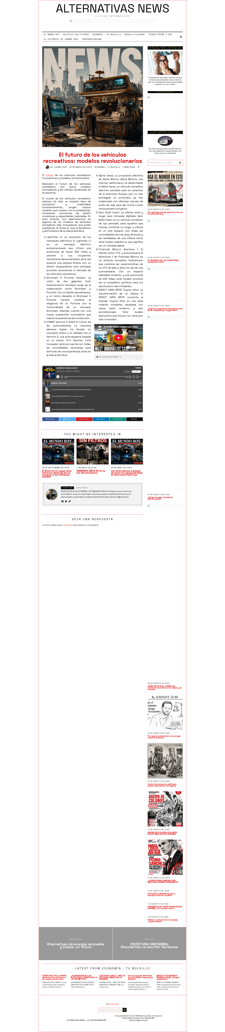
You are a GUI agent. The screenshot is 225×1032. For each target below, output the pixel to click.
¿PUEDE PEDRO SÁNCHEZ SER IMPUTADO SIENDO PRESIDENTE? (163, 881)
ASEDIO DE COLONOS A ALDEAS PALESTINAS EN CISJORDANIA (162, 833)
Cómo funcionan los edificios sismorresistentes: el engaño (162, 785)
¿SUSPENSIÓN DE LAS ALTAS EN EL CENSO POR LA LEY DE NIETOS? (84, 977)
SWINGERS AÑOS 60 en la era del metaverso (91, 471)
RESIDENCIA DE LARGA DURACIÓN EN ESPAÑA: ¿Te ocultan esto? (165, 907)
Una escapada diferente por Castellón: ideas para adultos (140, 977)
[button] (180, 162)
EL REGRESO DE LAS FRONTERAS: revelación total (163, 261)
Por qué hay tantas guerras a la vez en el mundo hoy (165, 213)
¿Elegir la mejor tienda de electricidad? (160, 498)
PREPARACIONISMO (92, 39)
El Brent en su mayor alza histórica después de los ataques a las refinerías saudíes (56, 473)
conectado (67, 525)
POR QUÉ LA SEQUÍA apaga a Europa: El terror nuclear (161, 894)
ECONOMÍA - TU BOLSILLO (107, 167)
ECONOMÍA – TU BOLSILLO (107, 34)
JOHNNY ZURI (60, 167)
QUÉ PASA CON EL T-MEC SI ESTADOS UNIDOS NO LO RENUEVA (112, 977)
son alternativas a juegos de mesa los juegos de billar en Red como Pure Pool (127, 472)
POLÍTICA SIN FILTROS (76, 34)
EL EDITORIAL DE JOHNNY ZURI (61, 39)
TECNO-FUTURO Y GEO (160, 34)
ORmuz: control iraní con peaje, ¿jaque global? (163, 921)
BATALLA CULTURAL (135, 34)
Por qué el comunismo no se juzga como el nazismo (164, 737)
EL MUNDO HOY (51, 34)
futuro (49, 175)
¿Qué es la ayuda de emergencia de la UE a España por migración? (165, 309)
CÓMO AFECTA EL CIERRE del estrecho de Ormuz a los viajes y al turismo (164, 688)
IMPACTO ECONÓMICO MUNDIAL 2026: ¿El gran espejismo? (168, 977)
